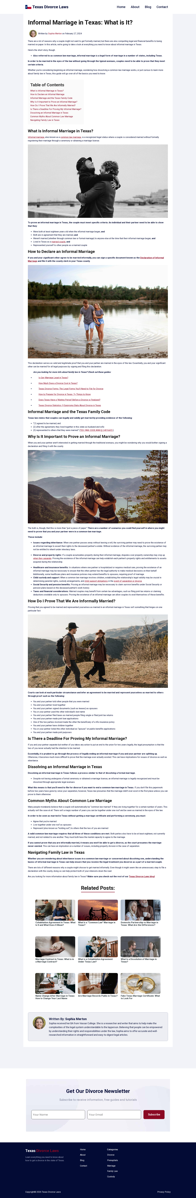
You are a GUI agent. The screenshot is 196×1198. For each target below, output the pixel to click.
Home (121, 7)
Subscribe (154, 1114)
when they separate (42, 558)
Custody (111, 1176)
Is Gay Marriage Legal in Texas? (53, 377)
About (135, 7)
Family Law (112, 1171)
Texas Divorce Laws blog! (142, 876)
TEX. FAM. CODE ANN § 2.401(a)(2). (96, 430)
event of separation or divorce (128, 581)
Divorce (110, 1155)
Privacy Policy (164, 1192)
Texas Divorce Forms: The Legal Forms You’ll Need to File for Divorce (71, 388)
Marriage (111, 1166)
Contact (162, 7)
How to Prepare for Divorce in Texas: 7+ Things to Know (65, 394)
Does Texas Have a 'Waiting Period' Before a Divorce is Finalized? (69, 400)
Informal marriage (36, 137)
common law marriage (71, 137)
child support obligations (96, 581)
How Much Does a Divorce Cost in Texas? (58, 383)
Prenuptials (112, 1160)
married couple (58, 241)
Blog (148, 7)
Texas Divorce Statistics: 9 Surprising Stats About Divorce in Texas (70, 405)
